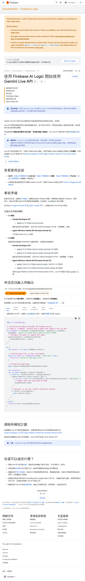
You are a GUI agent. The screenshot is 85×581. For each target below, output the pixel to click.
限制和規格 (27, 485)
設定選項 (18, 468)
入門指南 (24, 199)
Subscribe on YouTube (37, 529)
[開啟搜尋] (56, 2)
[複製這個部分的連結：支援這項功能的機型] (25, 211)
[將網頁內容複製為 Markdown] (42, 81)
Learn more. (15, 21)
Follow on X (33, 526)
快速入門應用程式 (20, 176)
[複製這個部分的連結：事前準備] (19, 193)
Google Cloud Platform (10, 559)
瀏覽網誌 (33, 519)
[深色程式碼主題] (75, 318)
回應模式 (47, 314)
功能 (71, 132)
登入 (81, 2)
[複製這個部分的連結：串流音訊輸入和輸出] (36, 283)
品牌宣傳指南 (62, 533)
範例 (3, 526)
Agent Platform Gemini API (39, 293)
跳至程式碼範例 (12, 161)
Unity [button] (51, 308)
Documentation (10, 9)
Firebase (7, 71)
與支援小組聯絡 (63, 519)
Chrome (5, 553)
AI (38, 71)
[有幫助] (76, 70)
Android (5, 549)
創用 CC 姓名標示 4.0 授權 (36, 502)
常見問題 (60, 536)
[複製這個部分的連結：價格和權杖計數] (29, 424)
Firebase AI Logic (29, 9)
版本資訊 (60, 529)
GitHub (4, 533)
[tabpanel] (42, 362)
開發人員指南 (6, 519)
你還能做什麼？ (53, 303)
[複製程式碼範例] (79, 318)
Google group (62, 526)
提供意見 (75, 76)
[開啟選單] (3, 2)
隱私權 (9, 571)
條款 (3, 571)
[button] (15, 308)
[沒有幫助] (79, 70)
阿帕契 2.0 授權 (59, 502)
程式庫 (4, 529)
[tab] (7, 308)
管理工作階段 (20, 472)
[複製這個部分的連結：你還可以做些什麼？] (36, 459)
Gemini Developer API (17, 293)
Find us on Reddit (35, 523)
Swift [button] (8, 308)
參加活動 (33, 533)
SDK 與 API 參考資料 (8, 523)
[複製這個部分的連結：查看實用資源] (26, 170)
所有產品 (5, 563)
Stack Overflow (63, 523)
